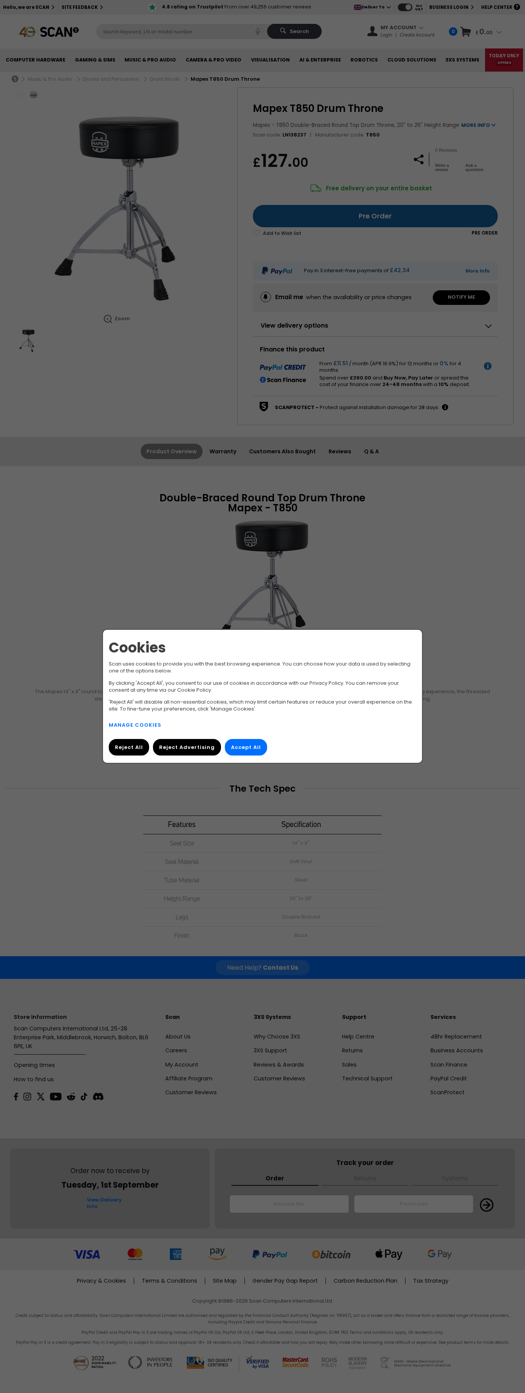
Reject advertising (187, 747)
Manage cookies (135, 725)
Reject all (129, 747)
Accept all (246, 747)
